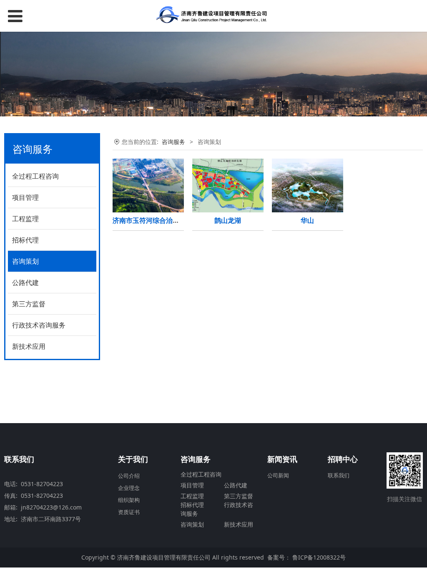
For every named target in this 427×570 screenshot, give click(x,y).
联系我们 (338, 475)
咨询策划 (25, 261)
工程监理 (25, 218)
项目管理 (25, 197)
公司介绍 (129, 475)
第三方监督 (28, 303)
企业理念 (129, 488)
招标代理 (25, 240)
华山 (307, 220)
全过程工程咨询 (35, 176)
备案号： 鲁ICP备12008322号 (306, 557)
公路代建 (25, 282)
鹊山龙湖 (227, 220)
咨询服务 (173, 142)
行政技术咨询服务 (38, 325)
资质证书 (129, 512)
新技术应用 (28, 346)
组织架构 (129, 500)
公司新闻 (278, 475)
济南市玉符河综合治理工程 (153, 220)
